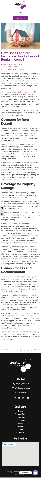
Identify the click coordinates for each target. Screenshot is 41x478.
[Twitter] (19, 398)
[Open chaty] (35, 472)
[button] (20, 12)
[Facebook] (14, 398)
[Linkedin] (28, 398)
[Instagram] (23, 398)
